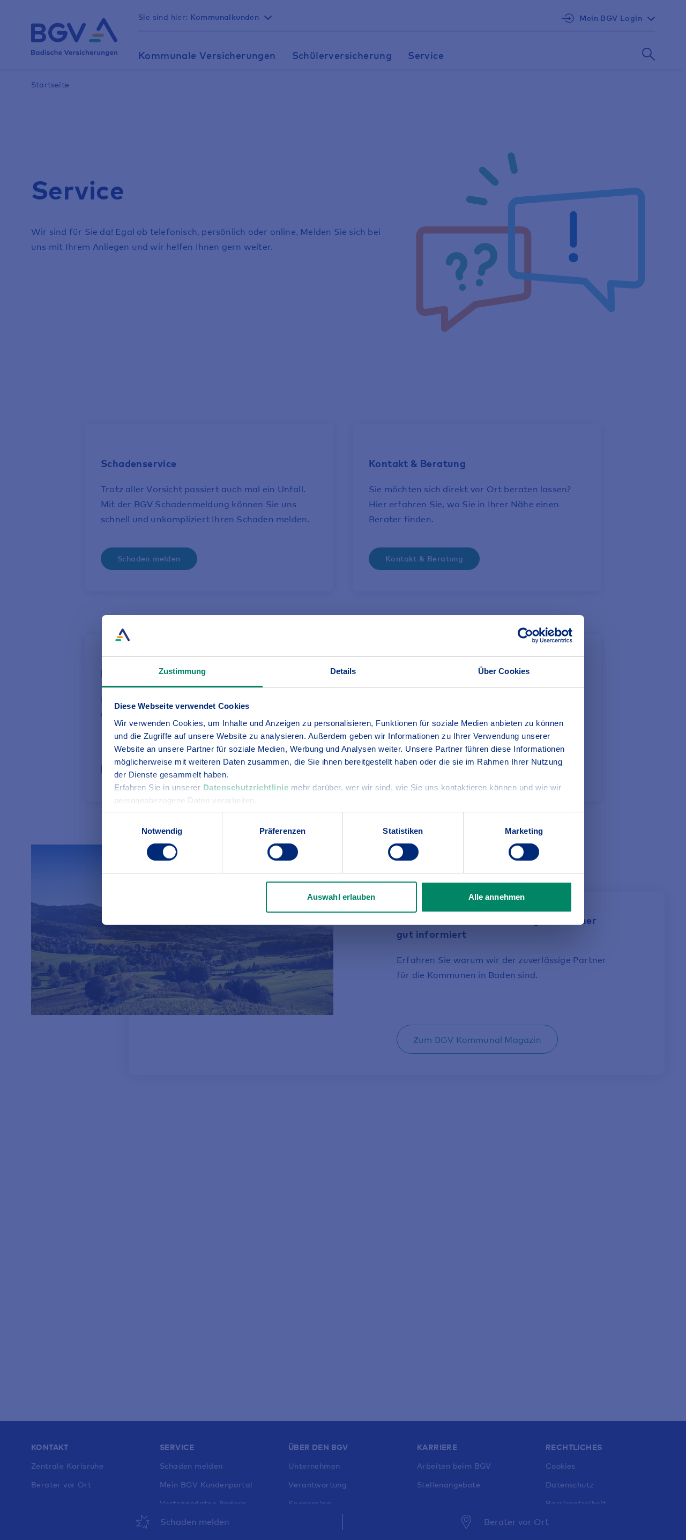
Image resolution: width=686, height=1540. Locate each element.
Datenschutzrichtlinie (247, 787)
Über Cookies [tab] (504, 671)
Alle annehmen (496, 896)
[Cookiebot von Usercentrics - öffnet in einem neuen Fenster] (525, 635)
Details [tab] (343, 671)
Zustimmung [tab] (182, 671)
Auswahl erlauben (341, 896)
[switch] (282, 852)
